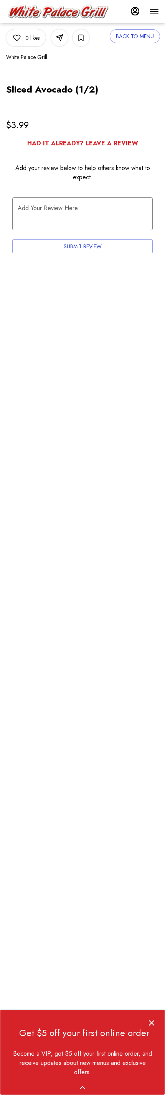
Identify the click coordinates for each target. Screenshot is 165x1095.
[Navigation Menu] (154, 11)
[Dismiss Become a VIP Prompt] (151, 1023)
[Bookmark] (81, 37)
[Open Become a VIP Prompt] (82, 1087)
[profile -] (135, 11)
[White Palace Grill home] (58, 11)
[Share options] (59, 37)
